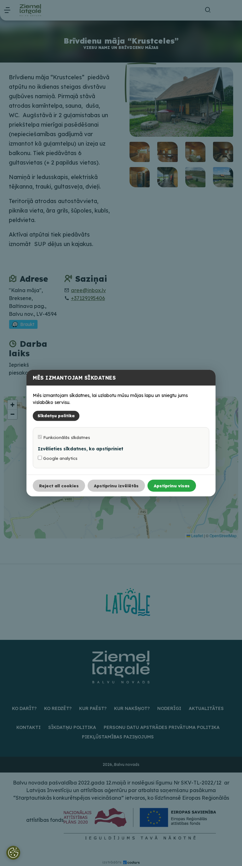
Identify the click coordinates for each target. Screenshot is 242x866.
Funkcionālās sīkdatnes (66, 437)
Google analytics (60, 457)
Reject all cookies (59, 485)
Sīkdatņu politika (56, 415)
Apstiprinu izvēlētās (116, 485)
